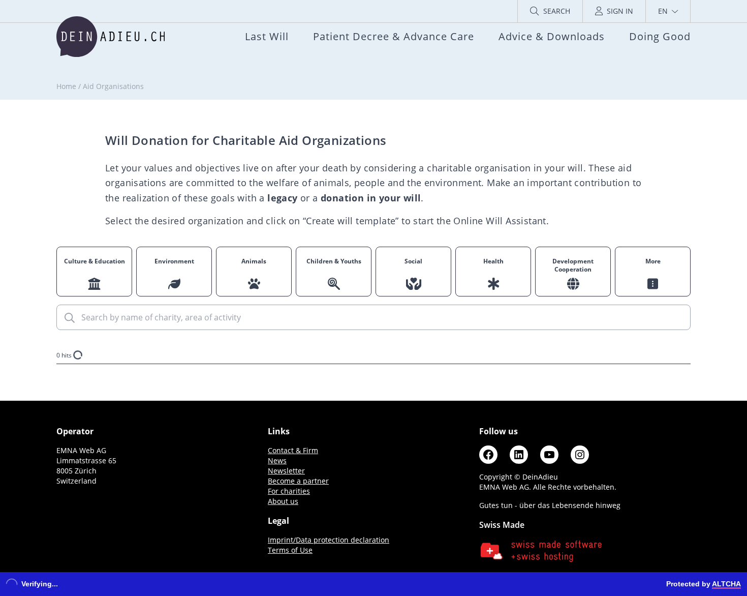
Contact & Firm (293, 450)
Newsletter (286, 470)
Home (66, 86)
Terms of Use (290, 550)
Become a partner (298, 481)
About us (283, 501)
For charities (289, 491)
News (277, 460)
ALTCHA (726, 584)
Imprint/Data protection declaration (328, 540)
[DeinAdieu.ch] (110, 36)
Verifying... (39, 584)
